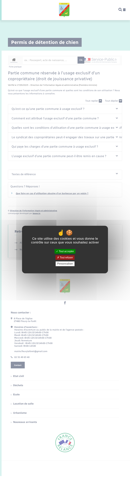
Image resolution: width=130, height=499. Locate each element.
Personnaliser (65, 263)
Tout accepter (66, 251)
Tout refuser (66, 257)
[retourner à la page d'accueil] (64, 10)
